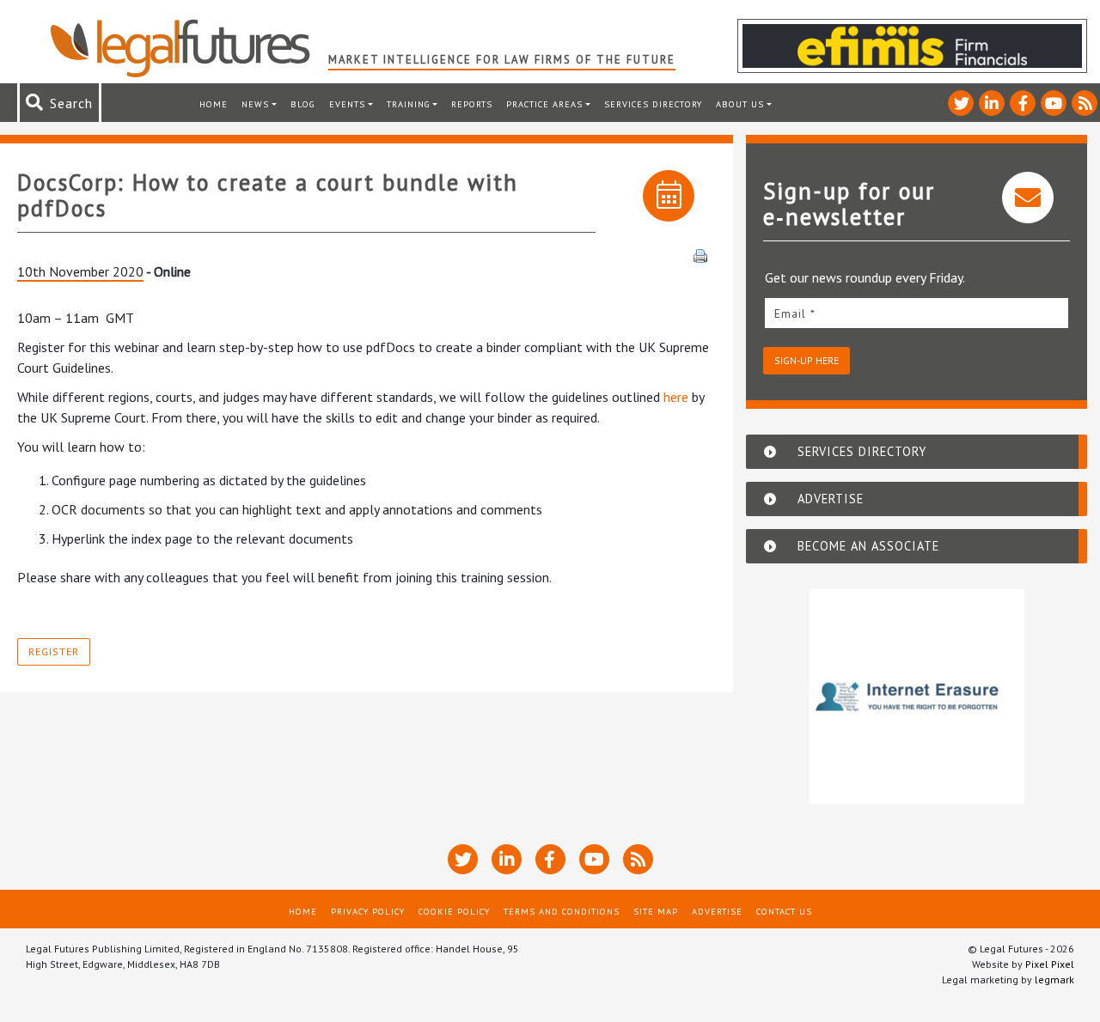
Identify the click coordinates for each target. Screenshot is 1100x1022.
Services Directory (653, 104)
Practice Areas (544, 104)
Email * (795, 313)
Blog (302, 104)
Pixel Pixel (1049, 964)
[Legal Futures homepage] (188, 48)
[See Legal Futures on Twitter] (961, 103)
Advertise (717, 911)
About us (740, 104)
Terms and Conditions (562, 911)
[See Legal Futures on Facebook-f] (1023, 103)
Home (213, 104)
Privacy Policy (368, 911)
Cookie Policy (454, 911)
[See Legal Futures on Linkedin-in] (992, 103)
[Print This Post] (700, 254)
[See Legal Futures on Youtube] (1053, 103)
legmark (1054, 979)
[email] (916, 313)
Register (53, 651)
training (409, 104)
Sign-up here (806, 360)
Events (347, 104)
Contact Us (784, 911)
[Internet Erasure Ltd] (917, 696)
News (255, 104)
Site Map (655, 911)
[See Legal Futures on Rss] (1084, 103)
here (675, 396)
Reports (471, 104)
